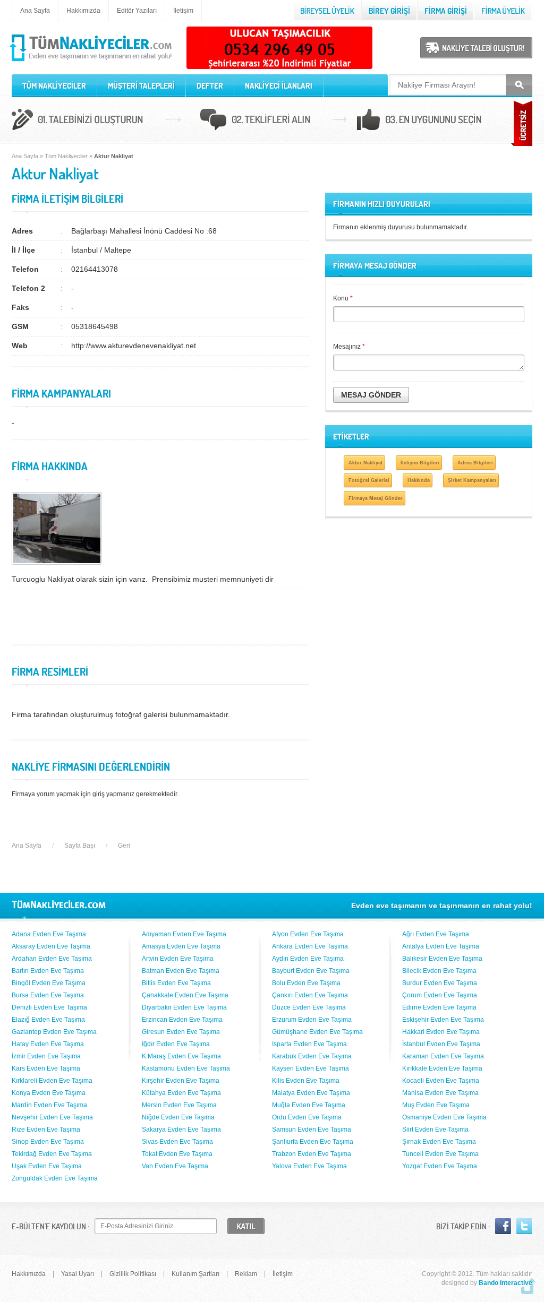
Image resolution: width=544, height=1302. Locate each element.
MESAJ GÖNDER (371, 395)
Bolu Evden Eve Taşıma (306, 983)
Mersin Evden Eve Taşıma (179, 1105)
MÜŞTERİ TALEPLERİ (141, 86)
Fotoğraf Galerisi (368, 480)
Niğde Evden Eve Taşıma (178, 1117)
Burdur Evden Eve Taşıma (439, 983)
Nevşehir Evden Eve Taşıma (52, 1117)
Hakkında (418, 480)
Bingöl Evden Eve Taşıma (49, 983)
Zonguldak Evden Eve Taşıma (55, 1178)
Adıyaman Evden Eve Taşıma (184, 934)
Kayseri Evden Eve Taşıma (310, 1068)
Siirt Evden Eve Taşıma (435, 1129)
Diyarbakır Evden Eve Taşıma (184, 1007)
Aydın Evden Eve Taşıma (308, 958)
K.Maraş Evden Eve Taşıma (181, 1056)
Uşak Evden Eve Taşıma (47, 1166)
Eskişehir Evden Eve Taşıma (443, 1019)
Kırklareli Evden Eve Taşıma (52, 1080)
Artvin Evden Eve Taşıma (178, 958)
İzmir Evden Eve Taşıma (46, 1056)
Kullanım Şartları (195, 1274)
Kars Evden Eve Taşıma (46, 1068)
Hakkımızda (83, 10)
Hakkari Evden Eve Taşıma (441, 1032)
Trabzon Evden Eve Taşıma (311, 1154)
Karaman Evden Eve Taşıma (443, 1056)
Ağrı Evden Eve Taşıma (435, 934)
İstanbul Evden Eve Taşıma (441, 1044)
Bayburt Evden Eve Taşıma (311, 971)
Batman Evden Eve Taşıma (180, 971)
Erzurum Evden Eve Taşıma (312, 1019)
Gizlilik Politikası (132, 1274)
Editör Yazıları (137, 10)
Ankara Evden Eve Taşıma (310, 946)
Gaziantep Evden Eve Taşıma (54, 1032)
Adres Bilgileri (475, 462)
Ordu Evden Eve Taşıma (307, 1117)
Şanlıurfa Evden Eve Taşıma (312, 1141)
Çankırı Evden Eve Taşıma (310, 995)
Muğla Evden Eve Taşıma (308, 1105)
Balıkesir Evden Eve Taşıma (442, 958)
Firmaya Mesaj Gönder (375, 498)
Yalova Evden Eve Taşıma (309, 1166)
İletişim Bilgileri (420, 462)
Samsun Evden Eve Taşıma (311, 1129)
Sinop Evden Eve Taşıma (48, 1141)
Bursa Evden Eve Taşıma (48, 995)
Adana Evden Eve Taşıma (49, 934)
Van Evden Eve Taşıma (175, 1166)
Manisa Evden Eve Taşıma (440, 1093)
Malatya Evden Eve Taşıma (311, 1093)
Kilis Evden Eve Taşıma (305, 1080)
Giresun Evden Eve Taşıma (181, 1032)
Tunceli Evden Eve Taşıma (440, 1154)
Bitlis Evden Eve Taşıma (176, 983)
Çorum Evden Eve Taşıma (439, 995)
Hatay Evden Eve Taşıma (48, 1044)
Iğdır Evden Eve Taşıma (176, 1044)
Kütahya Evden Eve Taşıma (181, 1093)
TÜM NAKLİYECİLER (54, 86)
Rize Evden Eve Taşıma (46, 1129)
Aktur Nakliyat (365, 462)
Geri (124, 845)
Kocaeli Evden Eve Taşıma (440, 1080)
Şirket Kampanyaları (472, 480)
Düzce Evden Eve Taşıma (309, 1007)
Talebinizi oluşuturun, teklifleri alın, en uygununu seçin (272, 121)
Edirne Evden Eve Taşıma (439, 1007)
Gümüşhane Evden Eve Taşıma (317, 1032)
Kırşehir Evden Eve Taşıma (180, 1080)
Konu (343, 298)
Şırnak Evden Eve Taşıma (439, 1141)
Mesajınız (349, 346)
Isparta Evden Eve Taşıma (309, 1044)
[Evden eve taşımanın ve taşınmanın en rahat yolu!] (92, 61)
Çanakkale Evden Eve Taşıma (185, 995)
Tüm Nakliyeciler (66, 156)
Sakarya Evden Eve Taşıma (181, 1129)
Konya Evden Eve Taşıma (49, 1093)
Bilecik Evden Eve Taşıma (439, 971)
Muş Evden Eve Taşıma (436, 1105)
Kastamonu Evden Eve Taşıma (186, 1068)
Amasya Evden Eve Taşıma (181, 946)
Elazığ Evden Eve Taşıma (48, 1019)
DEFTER (210, 86)
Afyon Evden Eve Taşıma (308, 934)
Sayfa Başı (79, 845)
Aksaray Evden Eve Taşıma (51, 946)
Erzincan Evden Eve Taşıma (182, 1019)
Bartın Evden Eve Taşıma (48, 971)
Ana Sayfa (35, 10)
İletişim (183, 10)
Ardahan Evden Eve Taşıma (52, 958)
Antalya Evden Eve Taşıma (440, 946)
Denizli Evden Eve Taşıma (49, 1007)
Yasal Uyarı (77, 1274)
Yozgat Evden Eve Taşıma (439, 1166)
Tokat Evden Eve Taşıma (177, 1154)
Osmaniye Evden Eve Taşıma (444, 1117)
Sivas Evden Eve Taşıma (177, 1141)
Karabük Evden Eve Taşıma (312, 1056)
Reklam (246, 1274)
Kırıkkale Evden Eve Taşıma (442, 1068)
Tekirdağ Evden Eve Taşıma (52, 1154)
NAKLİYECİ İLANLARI (278, 86)
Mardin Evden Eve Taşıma (49, 1105)
